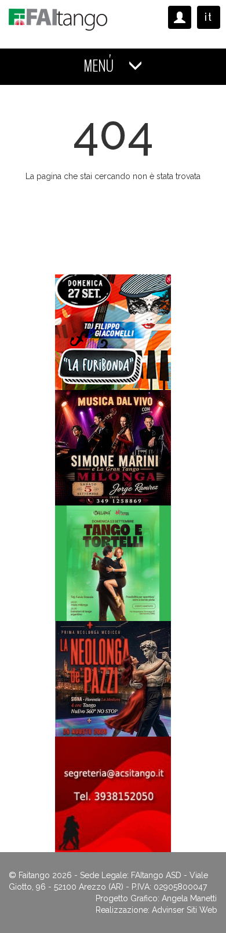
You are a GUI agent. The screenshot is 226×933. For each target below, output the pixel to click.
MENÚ (99, 66)
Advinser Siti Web (184, 910)
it (209, 17)
